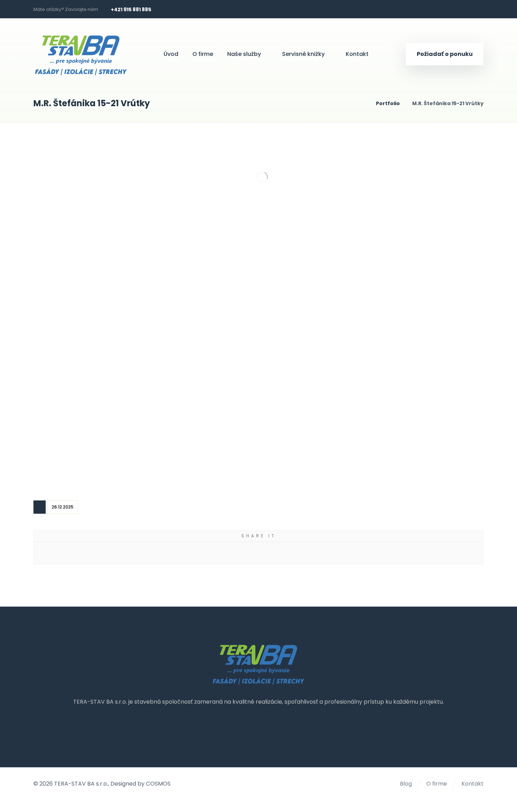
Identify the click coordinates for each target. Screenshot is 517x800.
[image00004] (313, 208)
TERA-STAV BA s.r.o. (81, 784)
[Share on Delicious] (286, 553)
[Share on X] (120, 553)
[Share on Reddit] (231, 553)
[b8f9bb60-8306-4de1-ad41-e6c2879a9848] (423, 317)
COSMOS (158, 784)
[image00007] (94, 208)
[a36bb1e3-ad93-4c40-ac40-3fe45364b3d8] (94, 427)
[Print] (452, 553)
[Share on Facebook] (65, 553)
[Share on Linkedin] (341, 553)
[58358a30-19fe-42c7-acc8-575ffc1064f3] (203, 427)
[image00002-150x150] (94, 317)
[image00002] (203, 317)
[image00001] (313, 317)
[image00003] (423, 208)
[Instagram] (460, 9)
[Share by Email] (397, 553)
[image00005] (203, 208)
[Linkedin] (475, 9)
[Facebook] (445, 9)
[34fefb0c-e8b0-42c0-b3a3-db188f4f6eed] (313, 427)
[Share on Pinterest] (176, 553)
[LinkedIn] (273, 725)
